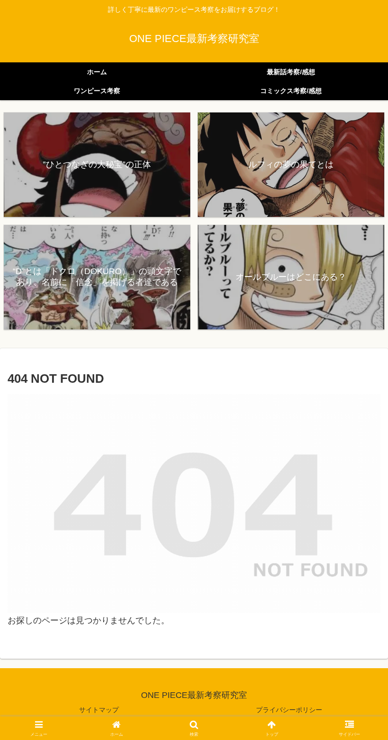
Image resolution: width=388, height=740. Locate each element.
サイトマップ (99, 710)
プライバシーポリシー (289, 710)
